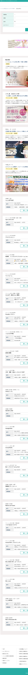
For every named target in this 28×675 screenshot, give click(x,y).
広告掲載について (23, 649)
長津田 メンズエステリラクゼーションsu (16, 256)
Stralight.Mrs (8, 428)
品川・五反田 (15, 351)
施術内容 (5, 658)
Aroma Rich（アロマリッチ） (13, 542)
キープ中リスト (6, 651)
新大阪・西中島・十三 (17, 331)
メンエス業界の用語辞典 (8, 656)
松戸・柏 (14, 465)
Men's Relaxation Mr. (11, 619)
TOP (4, 649)
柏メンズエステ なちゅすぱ (12, 467)
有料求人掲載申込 (23, 651)
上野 (10, 198)
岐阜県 (10, 617)
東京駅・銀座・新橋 (16, 217)
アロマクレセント (10, 237)
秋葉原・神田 (12, 484)
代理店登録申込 (22, 661)
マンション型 (9, 97)
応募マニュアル (6, 660)
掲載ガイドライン (23, 664)
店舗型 (6, 198)
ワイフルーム (8, 275)
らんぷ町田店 (8, 600)
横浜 (13, 254)
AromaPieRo (8, 447)
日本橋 (10, 503)
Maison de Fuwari (10, 505)
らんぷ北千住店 (9, 200)
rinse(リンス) (8, 391)
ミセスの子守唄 (9, 333)
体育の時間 (8, 353)
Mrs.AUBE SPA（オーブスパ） (13, 561)
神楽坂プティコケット (11, 486)
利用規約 (5, 663)
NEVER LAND (9, 410)
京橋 (13, 579)
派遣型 (7, 63)
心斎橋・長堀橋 (15, 293)
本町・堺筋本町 (15, 523)
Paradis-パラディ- (10, 314)
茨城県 (10, 409)
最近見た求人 (6, 653)
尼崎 (13, 370)
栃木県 (13, 235)
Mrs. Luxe (8, 581)
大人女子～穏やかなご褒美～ (12, 295)
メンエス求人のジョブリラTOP (7, 8)
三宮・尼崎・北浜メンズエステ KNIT (15, 372)
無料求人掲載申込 (23, 656)
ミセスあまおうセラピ (11, 524)
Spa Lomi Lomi (9, 219)
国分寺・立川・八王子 (14, 598)
